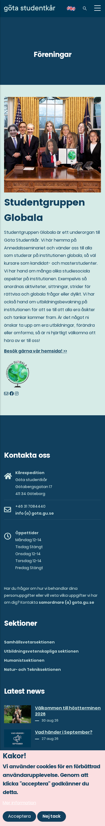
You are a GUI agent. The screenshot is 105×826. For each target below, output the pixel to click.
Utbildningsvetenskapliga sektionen (41, 651)
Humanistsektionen (24, 660)
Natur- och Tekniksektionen (32, 669)
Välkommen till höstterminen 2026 (68, 711)
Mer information (19, 803)
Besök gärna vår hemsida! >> (35, 351)
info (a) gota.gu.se (34, 513)
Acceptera (19, 816)
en (74, 10)
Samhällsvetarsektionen (29, 642)
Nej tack (52, 816)
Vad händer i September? (63, 732)
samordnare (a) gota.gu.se (66, 602)
